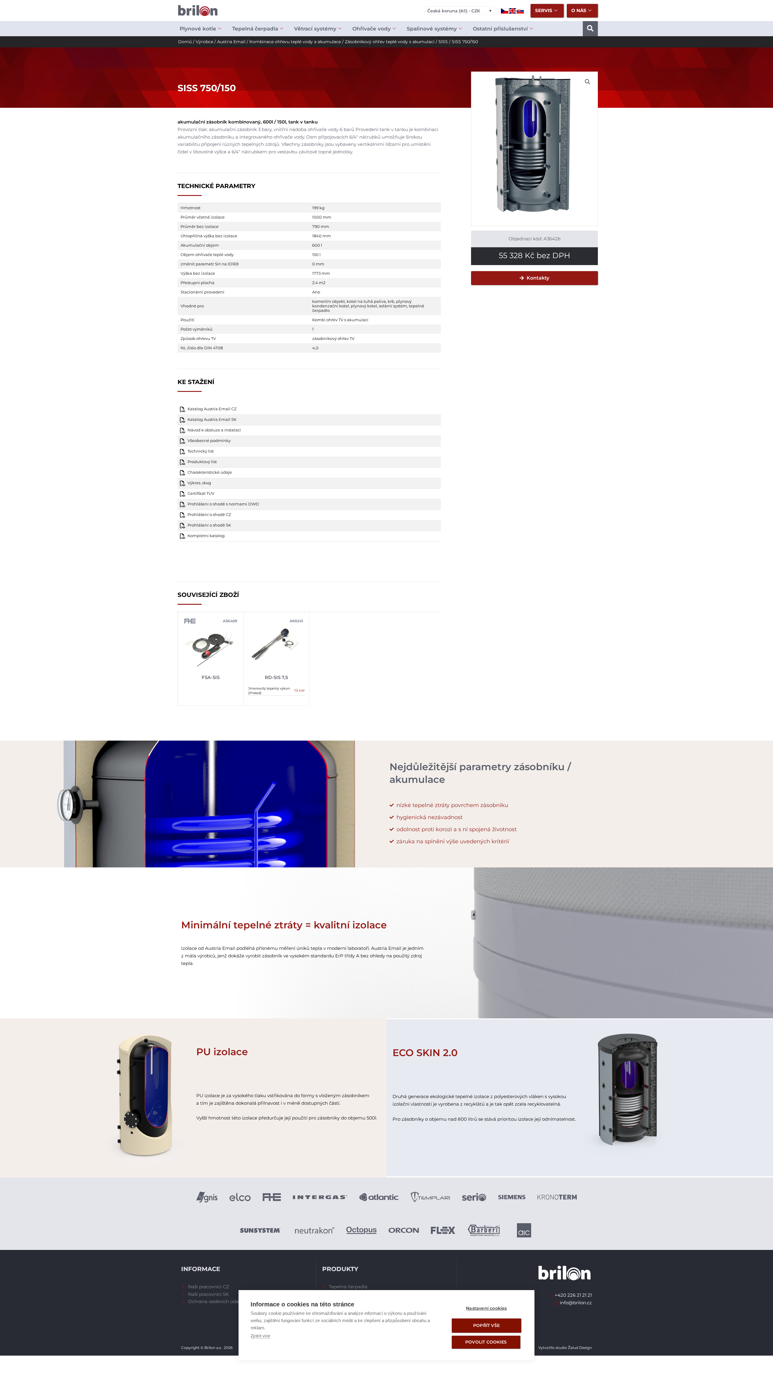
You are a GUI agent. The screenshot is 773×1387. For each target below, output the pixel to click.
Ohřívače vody (371, 29)
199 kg (318, 207)
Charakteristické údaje (210, 472)
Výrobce (204, 41)
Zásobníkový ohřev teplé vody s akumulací (390, 41)
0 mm (318, 263)
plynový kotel (364, 305)
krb (391, 301)
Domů (185, 41)
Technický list (201, 451)
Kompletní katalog (206, 535)
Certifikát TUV (201, 493)
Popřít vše (486, 1325)
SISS (443, 41)
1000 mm (321, 217)
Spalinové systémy (432, 29)
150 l (316, 254)
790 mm (320, 226)
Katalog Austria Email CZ (212, 409)
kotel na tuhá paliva (366, 301)
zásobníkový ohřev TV (333, 338)
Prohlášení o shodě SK (209, 525)
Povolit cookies (486, 1342)
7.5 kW (299, 690)
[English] (513, 10)
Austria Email (231, 41)
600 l (317, 245)
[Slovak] (520, 10)
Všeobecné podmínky (209, 440)
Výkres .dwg (199, 483)
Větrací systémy (315, 29)
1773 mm (321, 273)
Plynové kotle (198, 29)
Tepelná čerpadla (255, 29)
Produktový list (202, 462)
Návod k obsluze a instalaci (214, 430)
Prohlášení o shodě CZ (209, 514)
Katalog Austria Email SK (212, 419)
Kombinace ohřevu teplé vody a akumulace (295, 41)
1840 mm (321, 235)
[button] (590, 28)
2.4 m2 (318, 282)
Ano (316, 292)
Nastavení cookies (486, 1308)
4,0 (315, 347)
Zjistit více (260, 1335)
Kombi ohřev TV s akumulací (340, 319)
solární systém (393, 305)
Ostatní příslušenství (500, 29)
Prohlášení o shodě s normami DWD (223, 504)
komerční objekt (328, 301)
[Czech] (505, 10)
